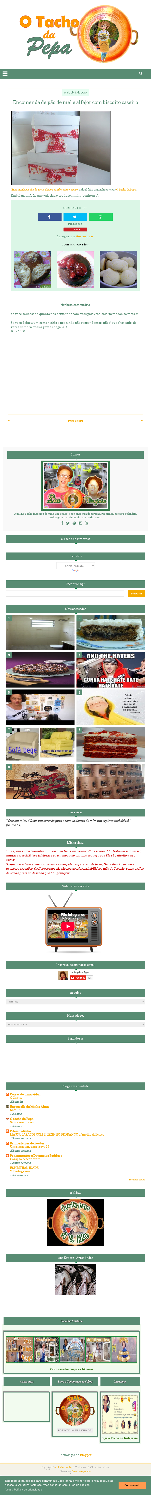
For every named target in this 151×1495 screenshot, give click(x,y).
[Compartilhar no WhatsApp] (101, 217)
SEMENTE (17, 1110)
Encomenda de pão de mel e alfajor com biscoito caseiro (44, 189)
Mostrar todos (137, 1179)
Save (77, 229)
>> (142, 420)
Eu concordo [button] (132, 1485)
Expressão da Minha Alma (29, 1107)
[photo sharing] (60, 184)
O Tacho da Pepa (126, 189)
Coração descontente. (25, 1159)
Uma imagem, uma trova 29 (29, 1146)
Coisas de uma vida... (25, 1094)
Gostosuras (85, 236)
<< (9, 420)
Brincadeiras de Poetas (27, 1143)
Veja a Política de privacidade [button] (24, 1489)
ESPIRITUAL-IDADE (24, 1168)
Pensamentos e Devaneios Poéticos (36, 1156)
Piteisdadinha (20, 1131)
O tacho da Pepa (21, 1119)
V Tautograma (20, 1171)
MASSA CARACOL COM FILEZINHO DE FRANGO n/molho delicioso (57, 1134)
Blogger (86, 1455)
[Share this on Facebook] (50, 217)
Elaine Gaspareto (81, 1472)
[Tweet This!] (75, 217)
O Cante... (16, 1097)
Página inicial (75, 420)
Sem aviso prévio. (22, 1122)
